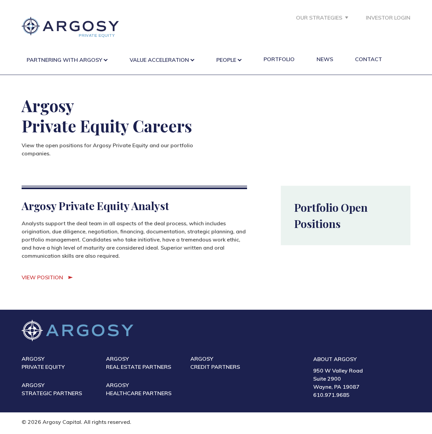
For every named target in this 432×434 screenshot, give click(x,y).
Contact (368, 59)
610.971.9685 (331, 394)
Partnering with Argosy (64, 59)
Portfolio (279, 59)
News (325, 59)
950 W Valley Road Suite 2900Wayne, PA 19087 (338, 378)
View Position (42, 277)
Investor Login (388, 17)
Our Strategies (319, 17)
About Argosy (335, 359)
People (226, 59)
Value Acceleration (159, 59)
